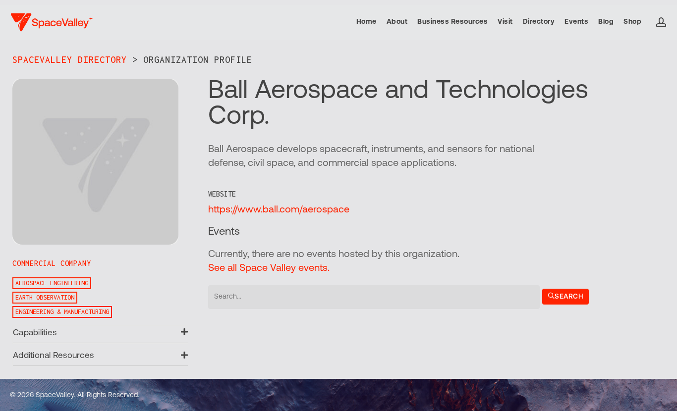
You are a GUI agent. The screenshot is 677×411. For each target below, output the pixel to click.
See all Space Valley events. (269, 268)
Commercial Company (51, 263)
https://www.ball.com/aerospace (278, 210)
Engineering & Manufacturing (62, 311)
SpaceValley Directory (69, 59)
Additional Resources (53, 356)
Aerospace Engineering (51, 283)
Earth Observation (44, 297)
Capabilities (34, 333)
